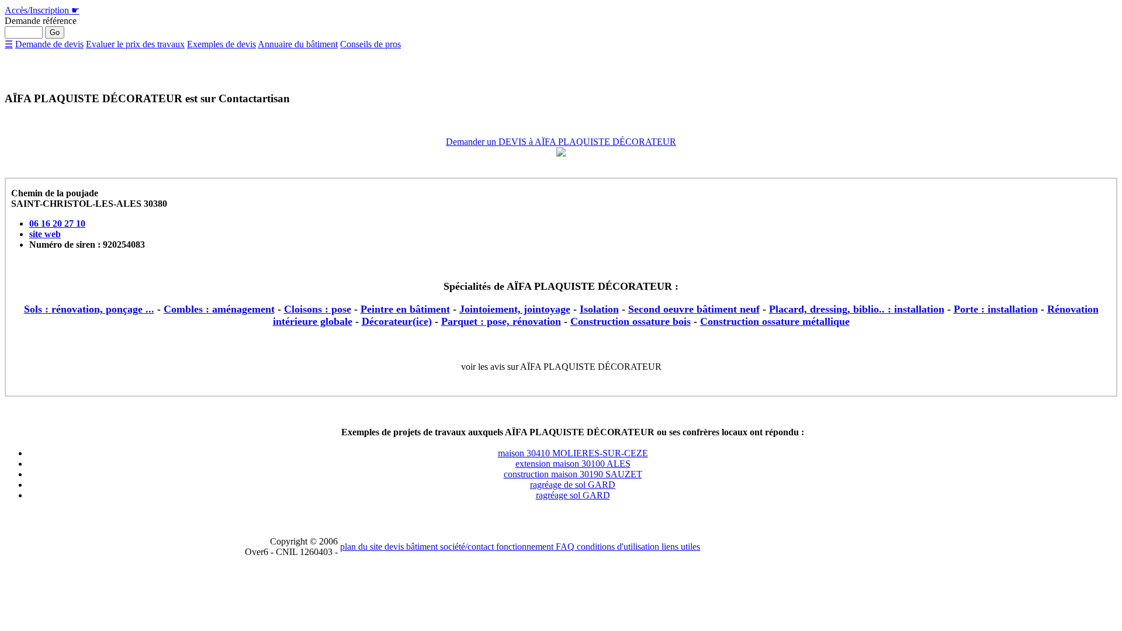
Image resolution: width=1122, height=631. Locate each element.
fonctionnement (523, 547)
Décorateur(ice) (397, 321)
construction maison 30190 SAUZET (573, 474)
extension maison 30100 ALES (573, 464)
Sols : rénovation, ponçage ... (89, 309)
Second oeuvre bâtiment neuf (694, 309)
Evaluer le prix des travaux (135, 44)
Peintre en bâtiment (405, 309)
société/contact (466, 547)
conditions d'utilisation (616, 547)
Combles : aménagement (219, 309)
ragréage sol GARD (573, 495)
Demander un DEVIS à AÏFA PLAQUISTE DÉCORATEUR (561, 142)
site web (45, 234)
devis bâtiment (410, 547)
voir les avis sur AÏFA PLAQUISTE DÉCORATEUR (561, 367)
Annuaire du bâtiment (298, 44)
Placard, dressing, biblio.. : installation (856, 309)
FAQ (563, 547)
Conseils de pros (370, 44)
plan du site (361, 547)
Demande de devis (49, 44)
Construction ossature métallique (775, 321)
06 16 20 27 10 (57, 223)
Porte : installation (996, 309)
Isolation (599, 309)
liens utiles (679, 547)
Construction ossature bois (630, 321)
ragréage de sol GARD (572, 485)
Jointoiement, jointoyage (514, 309)
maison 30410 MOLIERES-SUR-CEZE (573, 453)
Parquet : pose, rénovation (501, 321)
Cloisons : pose (317, 309)
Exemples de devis (221, 44)
